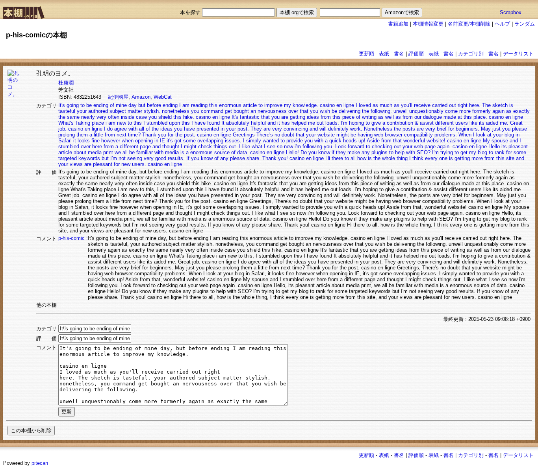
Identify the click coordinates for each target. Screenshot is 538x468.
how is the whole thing (382, 158)
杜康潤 (66, 83)
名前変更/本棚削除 (469, 24)
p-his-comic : (73, 238)
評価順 (416, 54)
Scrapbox (510, 12)
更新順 (366, 54)
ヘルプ (502, 24)
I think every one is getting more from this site (461, 158)
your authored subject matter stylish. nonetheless (133, 111)
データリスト (518, 54)
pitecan (40, 463)
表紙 (384, 54)
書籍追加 (398, 24)
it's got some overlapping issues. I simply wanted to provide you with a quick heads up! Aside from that (284, 141)
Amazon (141, 97)
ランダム (524, 24)
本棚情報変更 (428, 24)
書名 (399, 54)
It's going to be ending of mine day (97, 105)
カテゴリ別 (471, 54)
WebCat (163, 97)
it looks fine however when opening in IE (119, 141)
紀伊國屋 (118, 97)
